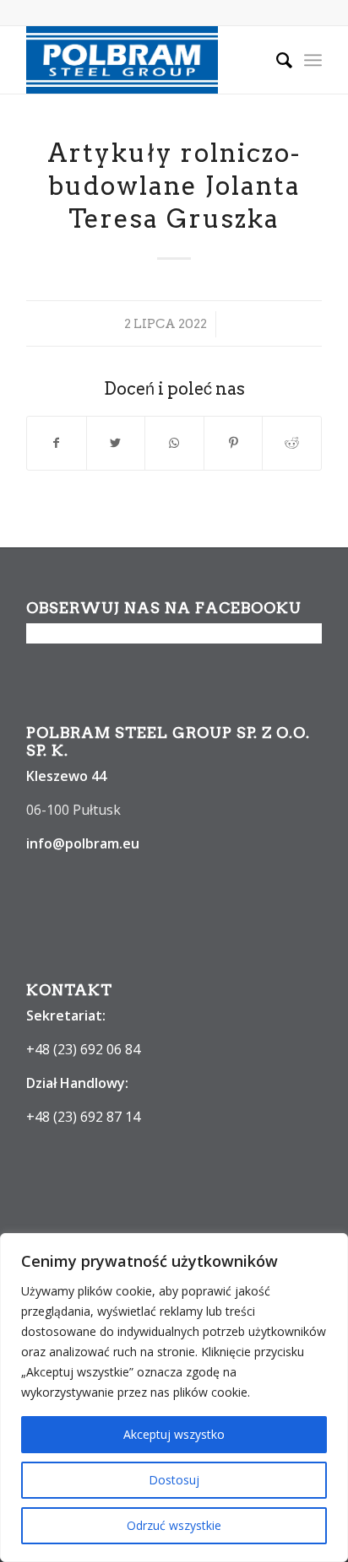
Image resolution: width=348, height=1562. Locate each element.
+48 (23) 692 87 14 (83, 1116)
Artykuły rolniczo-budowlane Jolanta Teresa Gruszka (174, 185)
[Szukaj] (275, 60)
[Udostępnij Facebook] (56, 443)
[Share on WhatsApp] (174, 443)
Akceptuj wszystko (174, 1434)
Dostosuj (174, 1480)
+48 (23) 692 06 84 (83, 1049)
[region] (174, 1397)
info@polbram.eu (82, 843)
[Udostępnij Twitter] (116, 443)
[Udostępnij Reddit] (292, 443)
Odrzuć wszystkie (174, 1525)
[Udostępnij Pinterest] (233, 443)
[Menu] (313, 60)
